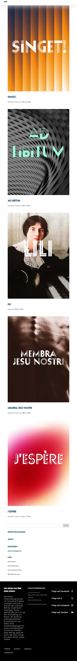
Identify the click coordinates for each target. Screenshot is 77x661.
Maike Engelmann (15, 102)
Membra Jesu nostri (20, 407)
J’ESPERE (12, 511)
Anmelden (12, 562)
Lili (9, 304)
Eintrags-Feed (13, 566)
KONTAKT (17, 649)
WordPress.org (13, 574)
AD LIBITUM (14, 200)
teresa (12, 309)
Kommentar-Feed (14, 570)
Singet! (12, 96)
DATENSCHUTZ (8, 652)
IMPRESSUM (27, 649)
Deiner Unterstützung (10, 597)
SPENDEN (7, 649)
